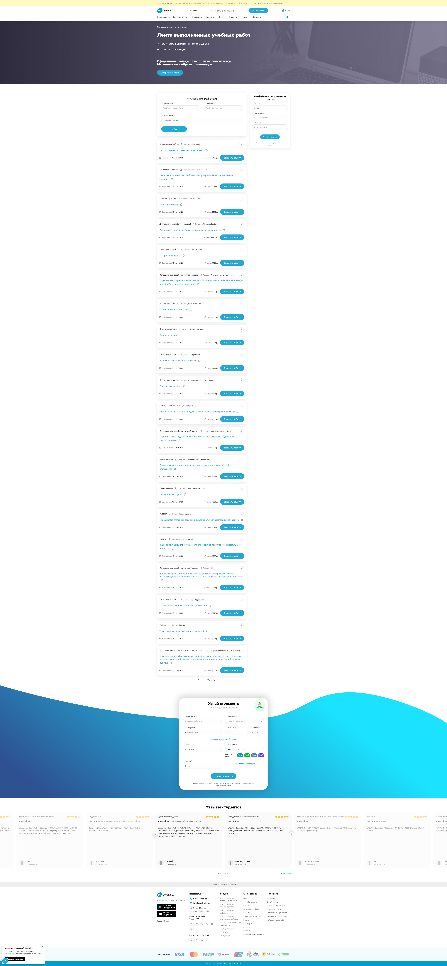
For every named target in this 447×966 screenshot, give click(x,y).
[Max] (261, 755)
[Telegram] (240, 755)
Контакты (257, 17)
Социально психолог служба (174, 309)
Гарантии (210, 17)
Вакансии (247, 920)
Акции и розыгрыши (251, 916)
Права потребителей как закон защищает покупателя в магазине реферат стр (199, 519)
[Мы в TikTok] (207, 940)
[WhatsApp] (247, 755)
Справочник (234, 17)
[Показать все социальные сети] (242, 145)
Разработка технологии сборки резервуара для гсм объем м (190, 230)
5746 (209, 680)
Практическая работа (170, 386)
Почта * (257, 104)
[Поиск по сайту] (287, 17)
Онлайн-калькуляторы (276, 905)
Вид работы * (169, 103)
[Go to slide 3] (223, 874)
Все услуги (224, 932)
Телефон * (232, 744)
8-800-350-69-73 (200, 898)
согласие (269, 143)
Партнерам (247, 923)
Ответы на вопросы (169, 335)
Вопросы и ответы (274, 909)
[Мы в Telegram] (191, 924)
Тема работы (169, 115)
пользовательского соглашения (272, 142)
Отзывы (221, 17)
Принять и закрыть (15, 959)
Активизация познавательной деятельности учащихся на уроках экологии (197, 411)
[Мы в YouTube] (202, 940)
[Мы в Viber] (202, 924)
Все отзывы (286, 873)
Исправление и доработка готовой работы (120, 821)
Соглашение (10, 953)
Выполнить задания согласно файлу (178, 360)
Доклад (382, 821)
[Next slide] (291, 834)
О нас (245, 898)
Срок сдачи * (254, 728)
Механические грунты (171, 494)
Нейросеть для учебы (275, 920)
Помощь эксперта (227, 928)
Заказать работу (232, 157)
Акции (246, 17)
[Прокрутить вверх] (442, 956)
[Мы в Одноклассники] (197, 940)
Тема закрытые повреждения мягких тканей (182, 631)
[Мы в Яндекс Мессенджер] (191, 929)
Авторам (193, 10)
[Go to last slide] (155, 834)
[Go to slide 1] (218, 874)
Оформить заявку (258, 10)
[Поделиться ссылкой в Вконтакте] (231, 145)
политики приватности (227, 783)
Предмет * (211, 103)
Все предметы (225, 936)
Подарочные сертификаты (277, 913)
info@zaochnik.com (201, 903)
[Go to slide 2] (220, 874)
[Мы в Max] (212, 924)
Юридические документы (253, 934)
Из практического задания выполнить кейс (181, 150)
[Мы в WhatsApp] (207, 924)
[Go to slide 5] (227, 874)
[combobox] (180, 108)
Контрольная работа (170, 255)
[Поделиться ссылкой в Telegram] (236, 145)
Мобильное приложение (277, 916)
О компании (197, 17)
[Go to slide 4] (225, 874)
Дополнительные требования (223, 739)
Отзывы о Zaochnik (251, 909)
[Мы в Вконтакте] (197, 924)
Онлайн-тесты (272, 902)
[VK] (254, 755)
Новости (246, 913)
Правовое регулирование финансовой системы (183, 605)
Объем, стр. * (233, 728)
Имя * (188, 744)
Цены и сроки (163, 17)
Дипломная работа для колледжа (186, 821)
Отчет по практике (169, 204)
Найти (174, 129)
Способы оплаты (180, 17)
